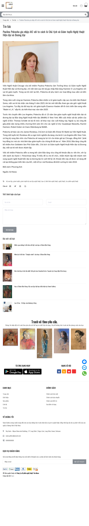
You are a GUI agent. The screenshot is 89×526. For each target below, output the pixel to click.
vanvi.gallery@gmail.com (13, 436)
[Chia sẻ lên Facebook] (10, 186)
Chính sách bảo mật (52, 394)
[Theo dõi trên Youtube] (69, 371)
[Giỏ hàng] (85, 5)
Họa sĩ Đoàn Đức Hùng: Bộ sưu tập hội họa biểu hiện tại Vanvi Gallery (35, 286)
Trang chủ (6, 394)
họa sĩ (43, 181)
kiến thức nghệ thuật (52, 181)
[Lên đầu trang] (83, 518)
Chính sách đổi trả (51, 401)
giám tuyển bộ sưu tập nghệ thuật (31, 181)
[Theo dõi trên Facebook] (59, 371)
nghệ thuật (62, 181)
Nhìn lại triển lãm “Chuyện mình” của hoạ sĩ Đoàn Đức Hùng (32, 254)
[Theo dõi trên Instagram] (74, 371)
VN (74, 6)
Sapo (12, 476)
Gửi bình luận (9, 230)
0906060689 (10, 440)
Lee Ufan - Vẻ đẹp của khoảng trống (25, 303)
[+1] (25, 186)
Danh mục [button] (7, 387)
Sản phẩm (6, 401)
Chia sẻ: (5, 186)
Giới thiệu (5, 397)
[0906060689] (84, 373)
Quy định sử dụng (51, 404)
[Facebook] (84, 361)
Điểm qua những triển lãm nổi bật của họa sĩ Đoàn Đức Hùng (32, 245)
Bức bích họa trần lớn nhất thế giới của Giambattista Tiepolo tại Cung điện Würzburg (40, 271)
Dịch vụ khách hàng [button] (11, 451)
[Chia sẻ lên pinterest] (20, 186)
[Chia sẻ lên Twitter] (15, 186)
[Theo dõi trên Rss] (64, 371)
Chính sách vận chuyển (52, 397)
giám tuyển (16, 181)
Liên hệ (5, 404)
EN (76, 6)
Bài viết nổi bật (9, 238)
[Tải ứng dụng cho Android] (13, 372)
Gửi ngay (80, 462)
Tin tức (5, 408)
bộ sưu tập (9, 181)
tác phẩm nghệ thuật (72, 181)
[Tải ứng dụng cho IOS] (32, 372)
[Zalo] (84, 367)
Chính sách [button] (51, 387)
